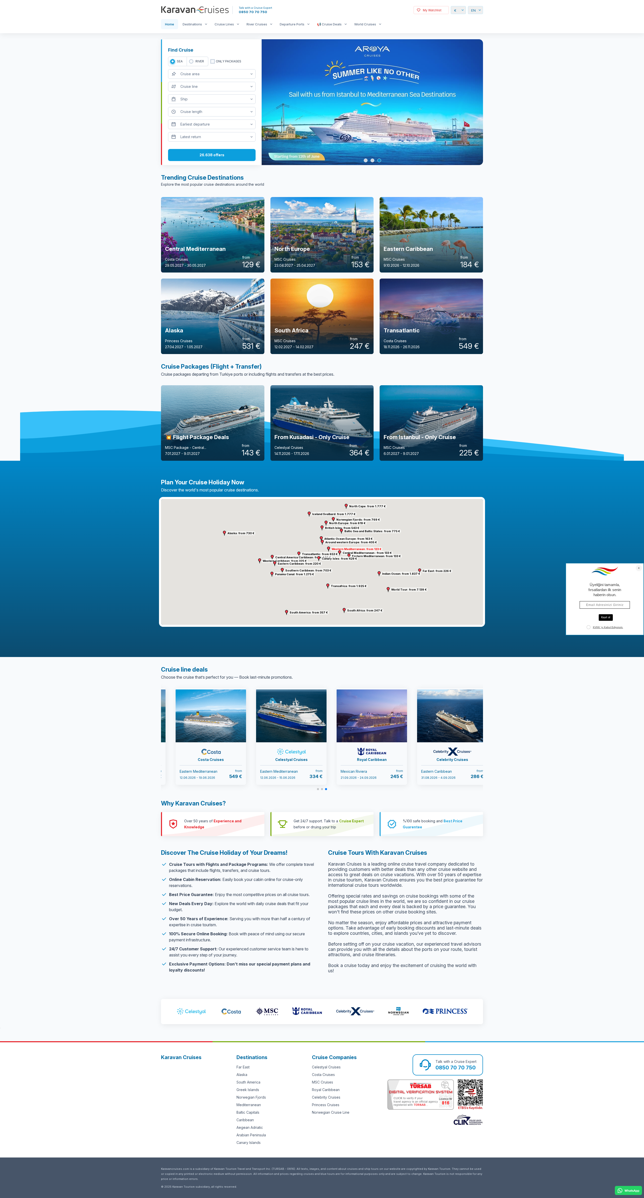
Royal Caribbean (326, 1090)
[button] (328, 549)
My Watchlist (432, 10)
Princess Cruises (325, 1105)
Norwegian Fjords (251, 1097)
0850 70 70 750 (253, 12)
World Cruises (365, 24)
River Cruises (257, 24)
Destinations (192, 24)
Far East (243, 1067)
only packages (228, 61)
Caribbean (245, 1120)
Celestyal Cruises (326, 1067)
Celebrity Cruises (326, 1097)
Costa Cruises (323, 1074)
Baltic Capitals (247, 1112)
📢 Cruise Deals (329, 24)
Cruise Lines (224, 24)
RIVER (199, 61)
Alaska (241, 1074)
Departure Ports (292, 24)
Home (169, 24)
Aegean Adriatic (249, 1127)
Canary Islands (248, 1142)
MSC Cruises (322, 1082)
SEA (180, 61)
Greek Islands (247, 1090)
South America (248, 1082)
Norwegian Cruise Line (330, 1112)
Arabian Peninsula (251, 1135)
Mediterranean (248, 1105)
